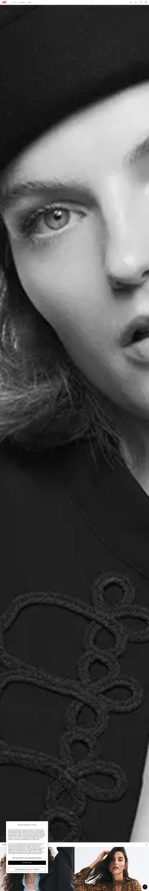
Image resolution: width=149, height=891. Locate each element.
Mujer (14, 2)
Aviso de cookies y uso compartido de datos (27, 858)
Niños (30, 2)
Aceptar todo (27, 862)
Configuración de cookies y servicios (27, 869)
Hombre (22, 2)
